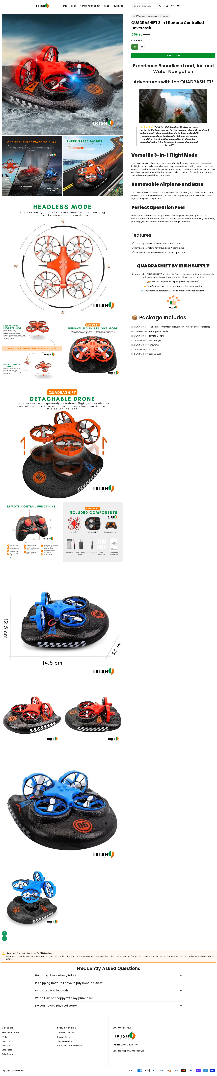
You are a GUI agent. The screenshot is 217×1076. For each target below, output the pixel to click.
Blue (143, 46)
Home (64, 6)
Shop (73, 6)
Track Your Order (90, 6)
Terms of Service (65, 1032)
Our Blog (118, 6)
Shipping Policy (64, 1041)
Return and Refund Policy (69, 1045)
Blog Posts (7, 1049)
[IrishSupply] (42, 6)
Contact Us (7, 1041)
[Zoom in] (118, 19)
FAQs (106, 6)
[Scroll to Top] (212, 1062)
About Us (6, 1045)
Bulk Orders (7, 1054)
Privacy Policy (64, 1037)
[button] (178, 6)
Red (135, 46)
